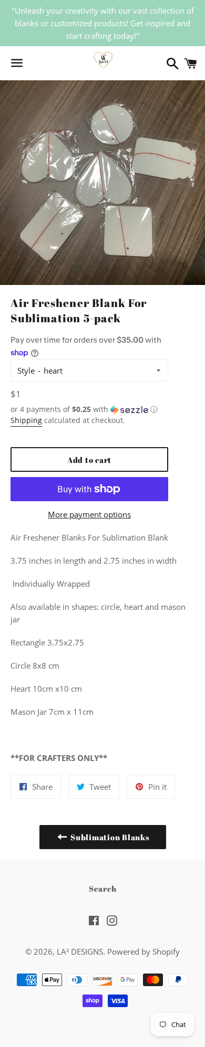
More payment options (89, 514)
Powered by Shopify (143, 951)
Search (103, 888)
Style (26, 370)
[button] (89, 409)
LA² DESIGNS (80, 951)
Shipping (26, 420)
